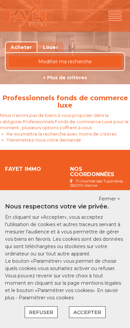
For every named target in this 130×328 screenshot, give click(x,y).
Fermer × (109, 199)
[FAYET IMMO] (28, 15)
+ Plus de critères (65, 78)
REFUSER (41, 312)
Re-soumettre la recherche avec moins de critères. (62, 134)
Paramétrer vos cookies (46, 298)
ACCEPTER (87, 312)
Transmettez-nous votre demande (44, 140)
